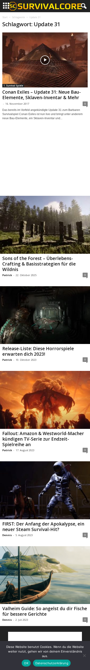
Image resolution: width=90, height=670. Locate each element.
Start (5, 17)
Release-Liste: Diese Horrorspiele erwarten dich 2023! (38, 351)
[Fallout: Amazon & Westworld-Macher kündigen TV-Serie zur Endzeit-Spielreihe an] (45, 400)
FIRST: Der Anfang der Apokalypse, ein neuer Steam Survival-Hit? (43, 526)
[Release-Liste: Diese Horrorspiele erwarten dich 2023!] (45, 315)
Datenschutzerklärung (51, 663)
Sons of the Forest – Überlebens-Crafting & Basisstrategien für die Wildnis (39, 263)
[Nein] (84, 655)
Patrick (7, 275)
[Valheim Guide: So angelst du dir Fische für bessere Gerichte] (45, 575)
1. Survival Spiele (13, 85)
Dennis (7, 535)
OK (26, 663)
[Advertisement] (45, 162)
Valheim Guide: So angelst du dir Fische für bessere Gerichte (44, 611)
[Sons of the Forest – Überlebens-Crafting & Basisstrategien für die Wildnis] (45, 225)
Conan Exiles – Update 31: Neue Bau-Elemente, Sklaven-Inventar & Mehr (41, 95)
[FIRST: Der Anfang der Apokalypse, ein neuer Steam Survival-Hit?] (45, 490)
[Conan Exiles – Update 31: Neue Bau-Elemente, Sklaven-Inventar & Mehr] (45, 59)
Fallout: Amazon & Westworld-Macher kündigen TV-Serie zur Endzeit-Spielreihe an (43, 439)
